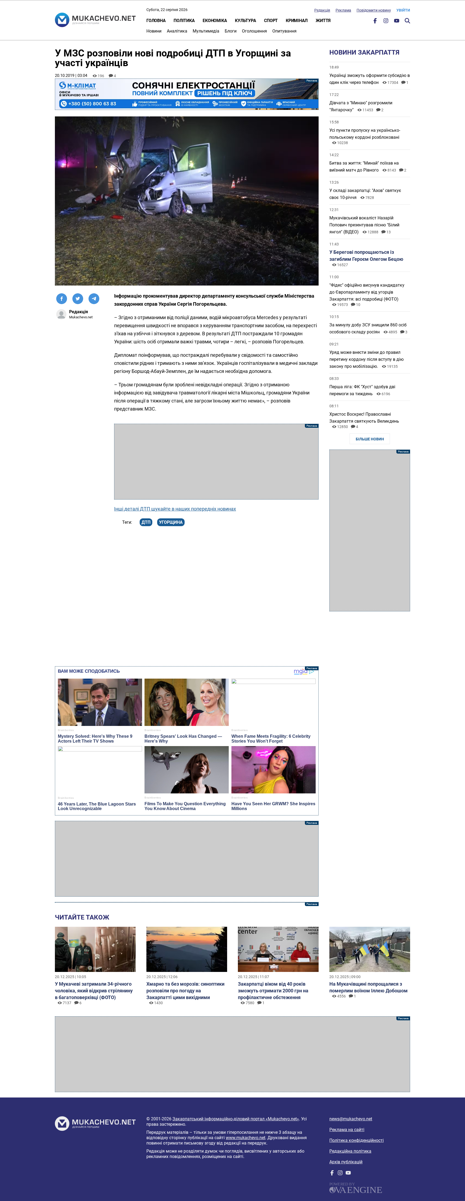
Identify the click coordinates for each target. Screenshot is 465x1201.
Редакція (322, 10)
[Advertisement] (216, 461)
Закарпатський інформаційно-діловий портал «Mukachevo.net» (235, 1118)
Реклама (343, 10)
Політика (184, 20)
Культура (245, 20)
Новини (153, 31)
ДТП (146, 522)
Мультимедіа (206, 31)
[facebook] (375, 21)
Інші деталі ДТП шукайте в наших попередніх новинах (175, 509)
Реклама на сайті (346, 1129)
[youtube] (396, 21)
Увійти (403, 10)
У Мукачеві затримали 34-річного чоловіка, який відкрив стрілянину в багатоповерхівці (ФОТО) (94, 990)
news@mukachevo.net (350, 1118)
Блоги (231, 31)
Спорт (271, 20)
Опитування (284, 31)
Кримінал (297, 20)
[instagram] (386, 21)
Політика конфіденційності (356, 1140)
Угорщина (171, 522)
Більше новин (370, 439)
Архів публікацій (345, 1161)
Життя (323, 20)
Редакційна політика (350, 1151)
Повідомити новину (374, 10)
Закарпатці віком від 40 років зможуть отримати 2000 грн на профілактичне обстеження (273, 990)
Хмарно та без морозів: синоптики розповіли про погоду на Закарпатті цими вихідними (185, 990)
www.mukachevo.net (245, 1137)
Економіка (215, 20)
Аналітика (177, 31)
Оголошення (254, 31)
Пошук (407, 20)
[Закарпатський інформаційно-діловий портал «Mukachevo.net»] (95, 20)
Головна (155, 20)
